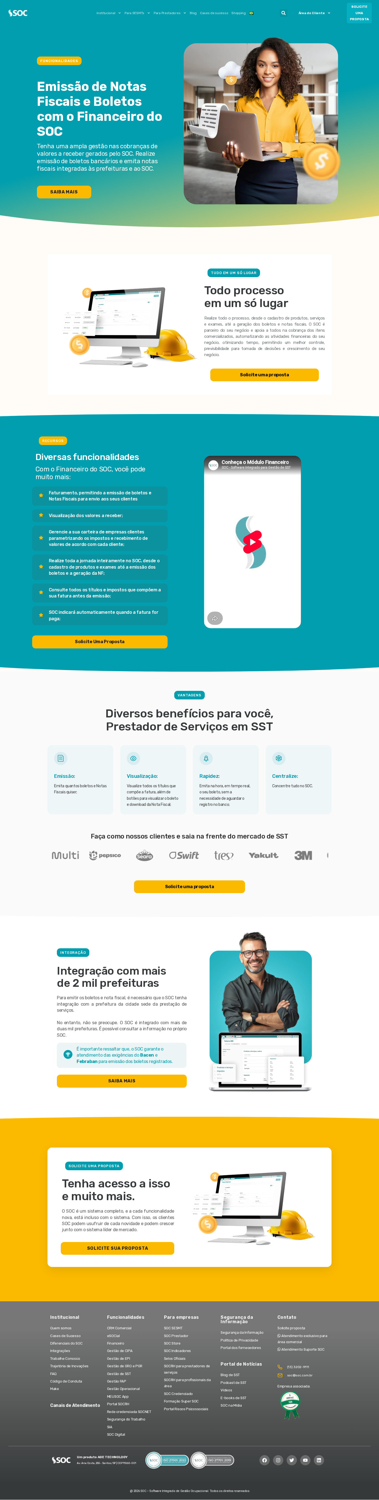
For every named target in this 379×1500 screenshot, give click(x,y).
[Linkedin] (319, 1460)
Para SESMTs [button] (134, 13)
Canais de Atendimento (75, 1405)
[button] (283, 13)
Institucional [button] (106, 13)
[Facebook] (264, 1460)
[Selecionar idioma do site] (251, 13)
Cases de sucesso (214, 13)
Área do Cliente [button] (312, 13)
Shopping (238, 13)
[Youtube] (305, 1460)
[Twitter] (292, 1460)
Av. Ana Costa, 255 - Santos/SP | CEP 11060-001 (106, 1463)
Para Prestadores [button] (167, 13)
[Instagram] (278, 1460)
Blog (193, 13)
